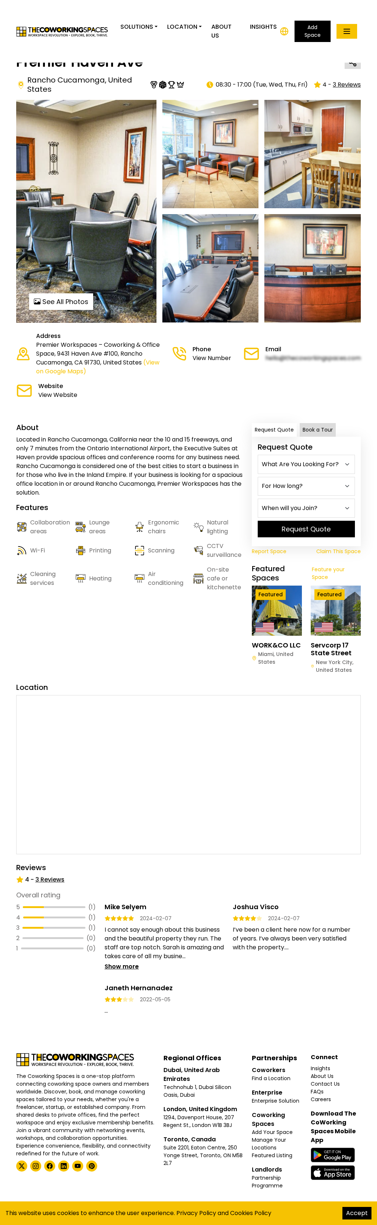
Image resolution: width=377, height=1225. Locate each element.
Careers (321, 1099)
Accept (357, 1213)
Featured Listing (272, 1155)
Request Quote (274, 429)
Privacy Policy (196, 1213)
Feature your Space (328, 573)
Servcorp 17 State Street (331, 649)
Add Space (312, 31)
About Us (221, 31)
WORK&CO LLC (276, 645)
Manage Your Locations (269, 1143)
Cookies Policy (250, 1213)
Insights (263, 26)
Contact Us (325, 1084)
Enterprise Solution (275, 1100)
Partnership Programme (267, 1181)
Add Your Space (272, 1132)
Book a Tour (318, 429)
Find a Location (271, 1078)
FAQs (317, 1091)
